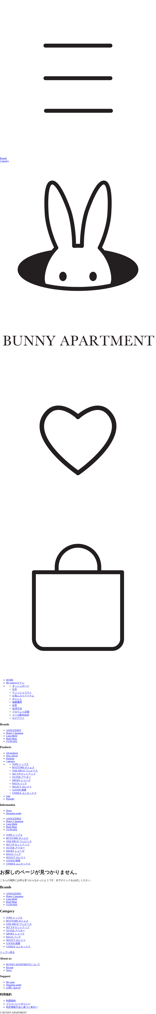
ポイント (17, 699)
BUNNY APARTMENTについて (23, 964)
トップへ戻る (7, 952)
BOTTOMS (23, 767)
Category (4, 161)
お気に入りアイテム (23, 695)
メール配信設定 (20, 715)
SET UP (23, 774)
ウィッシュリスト (22, 692)
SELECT (22, 786)
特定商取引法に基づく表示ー (22, 1007)
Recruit (9, 967)
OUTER (21, 777)
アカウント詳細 (20, 711)
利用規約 (11, 1000)
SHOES (21, 780)
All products (12, 753)
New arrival (12, 756)
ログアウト (18, 718)
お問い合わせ (13, 988)
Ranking (10, 758)
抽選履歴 (17, 702)
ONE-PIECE (25, 770)
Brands (3, 158)
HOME (9, 680)
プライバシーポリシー (18, 1004)
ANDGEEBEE (13, 730)
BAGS (19, 783)
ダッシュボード (20, 686)
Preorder (10, 799)
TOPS (20, 764)
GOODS (19, 790)
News (9, 810)
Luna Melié (11, 735)
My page (10, 982)
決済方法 (17, 708)
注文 (14, 689)
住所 (14, 705)
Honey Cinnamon (14, 733)
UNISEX (24, 793)
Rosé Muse (11, 738)
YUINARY (12, 741)
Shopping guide (13, 813)
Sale (8, 796)
